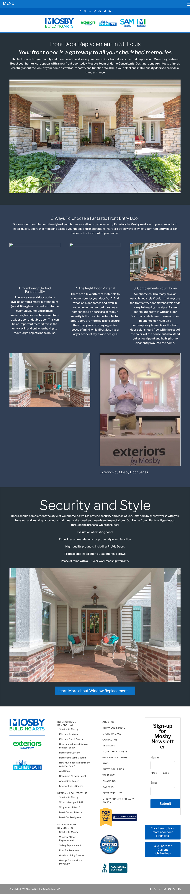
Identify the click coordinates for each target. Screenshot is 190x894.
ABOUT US (108, 722)
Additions (64, 771)
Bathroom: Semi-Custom (72, 757)
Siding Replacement (70, 845)
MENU (8, 3)
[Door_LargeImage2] (49, 405)
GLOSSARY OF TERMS (114, 757)
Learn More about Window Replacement (93, 691)
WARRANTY (109, 775)
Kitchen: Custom (68, 734)
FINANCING (109, 781)
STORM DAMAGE (111, 734)
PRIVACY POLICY (112, 793)
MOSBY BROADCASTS (114, 751)
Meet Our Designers (70, 817)
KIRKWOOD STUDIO (113, 728)
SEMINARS (108, 745)
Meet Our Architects (70, 812)
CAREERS (108, 787)
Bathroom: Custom (69, 752)
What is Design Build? (71, 802)
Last (166, 772)
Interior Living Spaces (71, 786)
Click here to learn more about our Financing (163, 832)
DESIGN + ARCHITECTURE (72, 793)
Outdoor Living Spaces (71, 855)
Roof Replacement (69, 850)
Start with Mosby (68, 729)
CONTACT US (109, 739)
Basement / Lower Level (72, 776)
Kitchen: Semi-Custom (71, 739)
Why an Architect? (69, 807)
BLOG (105, 763)
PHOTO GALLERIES (113, 769)
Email (154, 782)
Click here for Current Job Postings (163, 849)
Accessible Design (69, 781)
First (153, 772)
